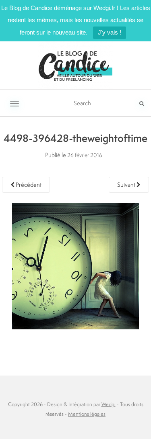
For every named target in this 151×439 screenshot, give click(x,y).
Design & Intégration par (81, 404)
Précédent (27, 184)
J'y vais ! (109, 32)
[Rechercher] (142, 103)
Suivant (127, 184)
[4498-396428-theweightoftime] (75, 265)
